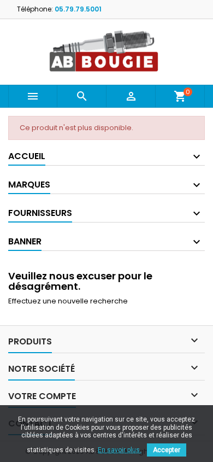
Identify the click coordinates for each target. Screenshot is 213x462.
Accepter (166, 450)
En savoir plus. (119, 450)
